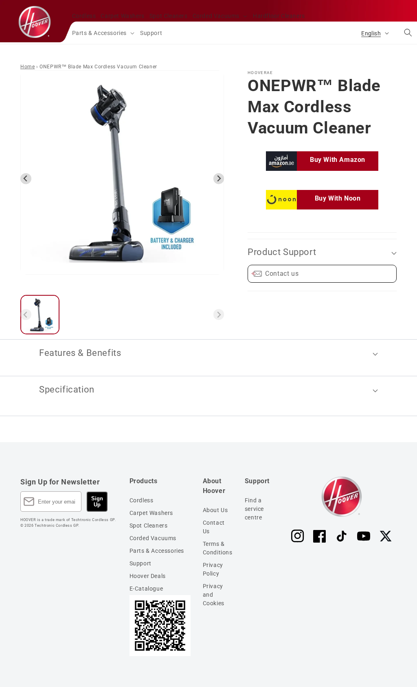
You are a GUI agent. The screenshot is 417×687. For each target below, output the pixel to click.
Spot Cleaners (148, 525)
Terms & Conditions (218, 548)
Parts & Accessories (156, 550)
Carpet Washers (151, 513)
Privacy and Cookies (213, 594)
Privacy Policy (213, 569)
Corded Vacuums (152, 538)
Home (27, 67)
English (371, 33)
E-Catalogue (146, 588)
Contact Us (214, 526)
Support (140, 563)
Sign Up (97, 501)
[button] (220, 15)
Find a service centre (254, 509)
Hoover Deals (147, 576)
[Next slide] (218, 178)
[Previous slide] (25, 178)
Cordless (141, 500)
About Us (215, 510)
